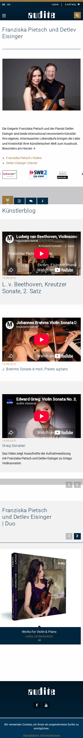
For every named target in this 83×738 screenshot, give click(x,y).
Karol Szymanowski (39, 636)
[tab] (7, 200)
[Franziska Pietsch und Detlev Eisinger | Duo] (41, 84)
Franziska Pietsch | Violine (24, 158)
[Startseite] (41, 15)
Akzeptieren (31, 735)
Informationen (50, 735)
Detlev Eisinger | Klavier (21, 163)
